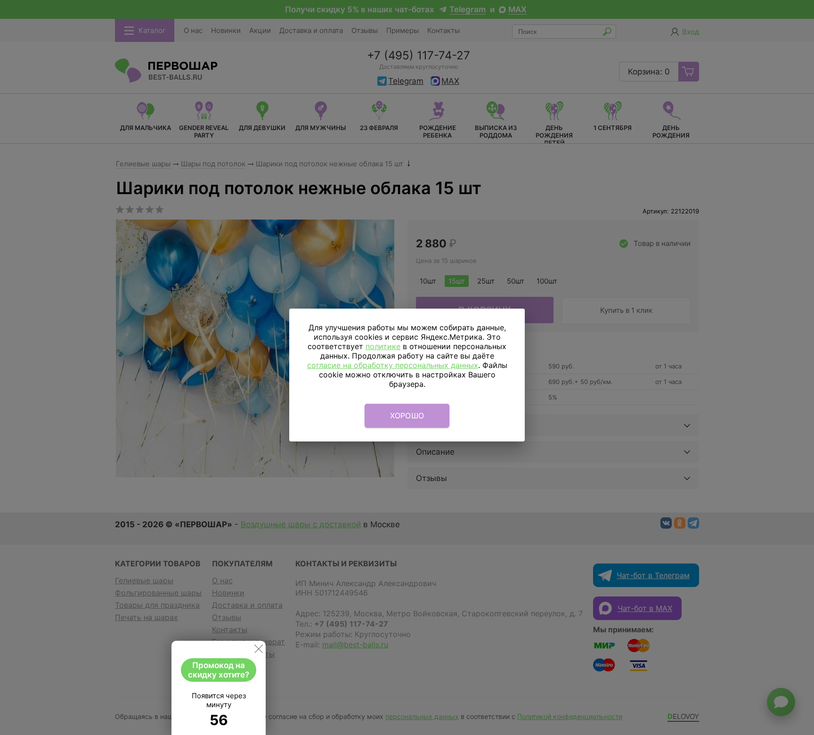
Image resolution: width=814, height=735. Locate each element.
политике (383, 346)
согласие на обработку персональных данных (392, 365)
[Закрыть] (259, 650)
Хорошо (407, 415)
